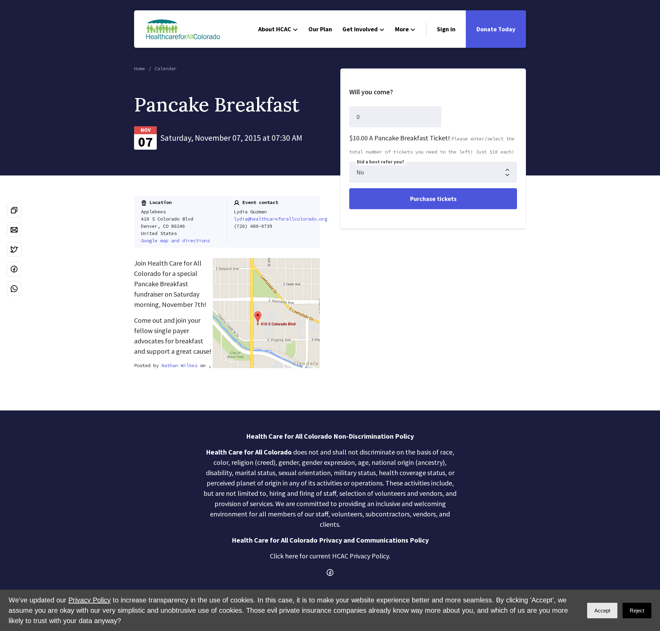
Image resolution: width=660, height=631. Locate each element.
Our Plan (320, 29)
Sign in (446, 29)
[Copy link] (14, 210)
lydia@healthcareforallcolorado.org (280, 219)
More (402, 29)
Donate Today (495, 29)
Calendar (166, 68)
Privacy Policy (89, 600)
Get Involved (360, 29)
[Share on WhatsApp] (14, 288)
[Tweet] (14, 249)
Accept (602, 610)
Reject (637, 610)
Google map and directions (175, 240)
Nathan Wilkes (179, 365)
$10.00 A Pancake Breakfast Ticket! (399, 137)
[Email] (14, 230)
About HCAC (274, 29)
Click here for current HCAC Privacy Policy (329, 556)
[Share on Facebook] (14, 269)
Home (139, 68)
